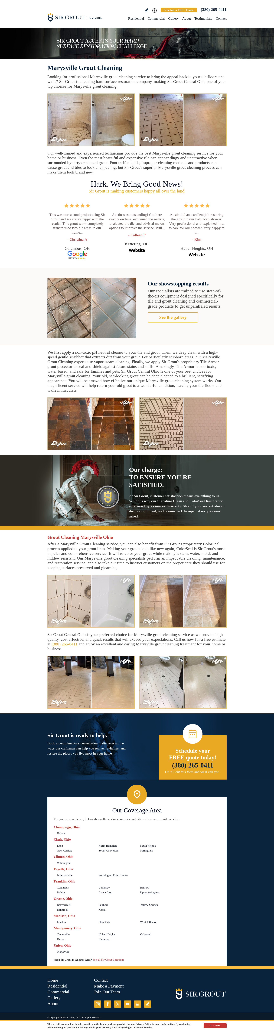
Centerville (63, 934)
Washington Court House (113, 875)
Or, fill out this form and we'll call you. (192, 772)
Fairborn (103, 904)
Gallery (173, 18)
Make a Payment (109, 986)
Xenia (102, 909)
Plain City (104, 922)
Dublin (61, 892)
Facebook (107, 1004)
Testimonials (203, 18)
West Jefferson (148, 922)
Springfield (146, 850)
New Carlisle (64, 850)
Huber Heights (107, 934)
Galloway (104, 887)
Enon (60, 845)
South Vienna (148, 845)
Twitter (117, 1004)
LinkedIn (137, 1004)
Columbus (63, 887)
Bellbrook (62, 909)
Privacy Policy (143, 1024)
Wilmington (64, 862)
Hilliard (144, 887)
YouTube (127, 1004)
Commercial (156, 18)
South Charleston (108, 850)
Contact (221, 18)
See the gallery (173, 317)
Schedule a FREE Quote (179, 10)
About (186, 18)
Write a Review (146, 10)
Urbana (61, 833)
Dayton (61, 939)
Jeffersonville (64, 875)
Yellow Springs (149, 904)
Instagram (97, 1004)
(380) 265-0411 (214, 9)
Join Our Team (107, 991)
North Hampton (108, 845)
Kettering (104, 939)
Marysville (63, 951)
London (61, 922)
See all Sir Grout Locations (108, 959)
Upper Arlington (149, 892)
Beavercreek (64, 904)
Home (52, 980)
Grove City (105, 892)
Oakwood (145, 934)
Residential (136, 18)
